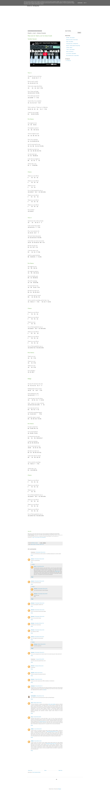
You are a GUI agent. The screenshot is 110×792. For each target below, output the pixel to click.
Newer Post (30, 770)
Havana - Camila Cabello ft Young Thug (73, 45)
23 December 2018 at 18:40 (42, 588)
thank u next (42, 544)
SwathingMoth (33, 695)
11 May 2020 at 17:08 (40, 695)
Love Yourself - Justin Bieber (71, 53)
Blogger (59, 788)
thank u (38, 544)
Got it (85, 2)
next (36, 544)
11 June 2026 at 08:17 (38, 728)
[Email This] (40, 543)
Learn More (80, 2)
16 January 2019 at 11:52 (39, 665)
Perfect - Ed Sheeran (69, 51)
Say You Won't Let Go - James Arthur (72, 55)
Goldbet (32, 728)
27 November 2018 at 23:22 (39, 603)
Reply (32, 555)
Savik (32, 702)
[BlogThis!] (41, 543)
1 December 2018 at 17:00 (39, 623)
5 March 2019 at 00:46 (41, 644)
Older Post (60, 770)
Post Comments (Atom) (36, 772)
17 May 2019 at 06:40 (38, 679)
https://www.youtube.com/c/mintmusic (39, 537)
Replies (33, 564)
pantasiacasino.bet (42, 721)
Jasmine (32, 558)
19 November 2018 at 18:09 (39, 558)
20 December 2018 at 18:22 (39, 636)
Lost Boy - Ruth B (69, 47)
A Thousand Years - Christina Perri (72, 43)
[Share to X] (42, 543)
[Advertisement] (55, 19)
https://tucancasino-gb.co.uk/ (51, 743)
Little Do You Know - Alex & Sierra (72, 39)
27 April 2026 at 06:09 (37, 716)
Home (45, 770)
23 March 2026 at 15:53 (37, 702)
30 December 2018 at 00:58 (42, 593)
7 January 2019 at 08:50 (40, 659)
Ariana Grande (33, 544)
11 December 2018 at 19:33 (39, 629)
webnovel (44, 689)
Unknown (35, 588)
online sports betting (51, 704)
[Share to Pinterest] (45, 543)
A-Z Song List (68, 60)
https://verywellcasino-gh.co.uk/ (52, 731)
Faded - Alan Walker (69, 41)
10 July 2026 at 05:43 (40, 566)
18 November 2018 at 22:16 (40, 552)
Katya (35, 566)
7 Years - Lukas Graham (70, 49)
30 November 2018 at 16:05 (39, 609)
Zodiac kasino (57, 571)
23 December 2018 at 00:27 (39, 652)
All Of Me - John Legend (70, 37)
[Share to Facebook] (44, 543)
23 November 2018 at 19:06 (39, 581)
